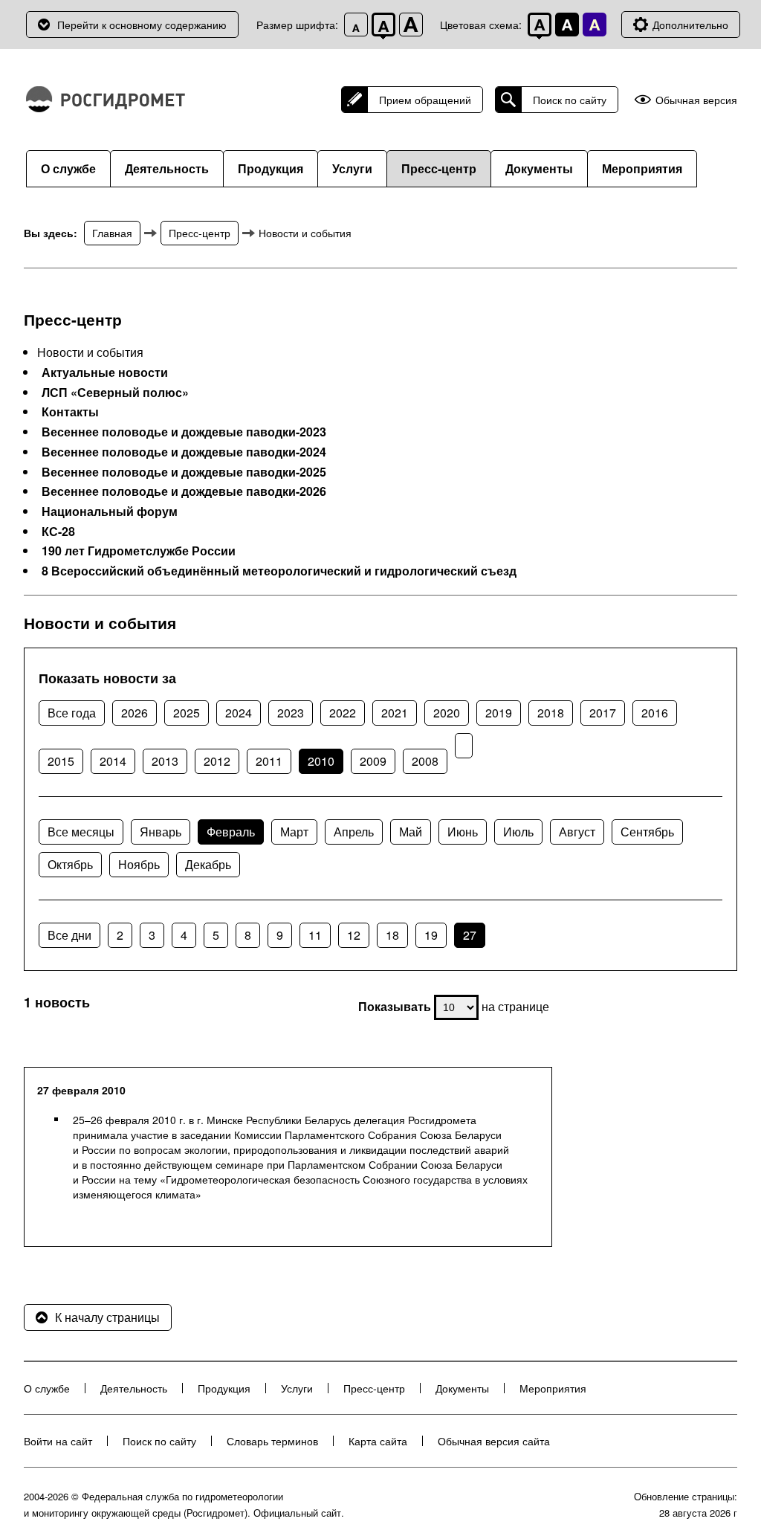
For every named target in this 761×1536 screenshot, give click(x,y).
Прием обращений (425, 99)
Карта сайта (378, 1440)
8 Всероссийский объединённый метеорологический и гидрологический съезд (279, 571)
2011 (269, 760)
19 (431, 934)
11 (315, 934)
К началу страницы (107, 1317)
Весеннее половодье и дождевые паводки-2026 (184, 491)
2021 (394, 712)
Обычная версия (696, 100)
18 (392, 934)
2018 (550, 712)
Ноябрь (139, 864)
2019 (498, 712)
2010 (321, 760)
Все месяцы (81, 831)
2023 (290, 712)
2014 (113, 760)
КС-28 (58, 531)
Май (410, 831)
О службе (68, 168)
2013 (165, 760)
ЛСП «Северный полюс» (115, 392)
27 (469, 934)
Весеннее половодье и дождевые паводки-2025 (184, 472)
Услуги (352, 168)
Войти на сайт (58, 1440)
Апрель (354, 831)
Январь (160, 831)
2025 (186, 712)
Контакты (70, 412)
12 (353, 934)
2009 (373, 760)
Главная (112, 232)
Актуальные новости (105, 372)
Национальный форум (110, 511)
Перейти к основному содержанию (142, 24)
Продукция (270, 168)
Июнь (462, 831)
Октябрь (70, 864)
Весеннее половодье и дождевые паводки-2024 (184, 452)
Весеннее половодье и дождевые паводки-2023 (184, 432)
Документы (539, 168)
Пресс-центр (438, 168)
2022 (342, 712)
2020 (446, 712)
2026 (134, 712)
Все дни (69, 934)
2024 (238, 712)
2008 (425, 760)
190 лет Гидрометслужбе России (139, 551)
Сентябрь (647, 831)
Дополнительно (690, 24)
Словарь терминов (272, 1440)
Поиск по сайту (569, 99)
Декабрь (208, 864)
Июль (518, 831)
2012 (217, 760)
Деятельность (167, 168)
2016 (654, 712)
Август (577, 831)
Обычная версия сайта (494, 1440)
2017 (602, 712)
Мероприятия (642, 168)
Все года (72, 712)
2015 (61, 760)
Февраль (231, 831)
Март (294, 831)
